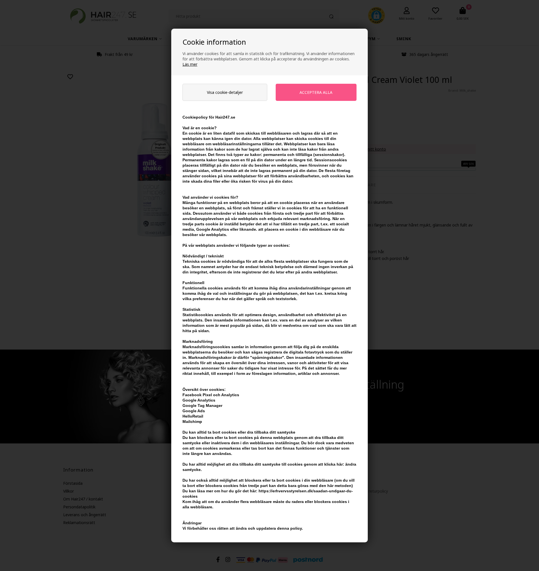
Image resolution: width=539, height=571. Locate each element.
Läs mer (189, 64)
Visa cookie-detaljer (225, 92)
